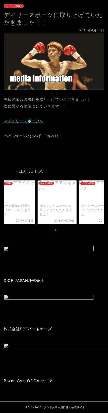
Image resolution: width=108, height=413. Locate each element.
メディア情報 (13, 6)
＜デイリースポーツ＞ (23, 121)
